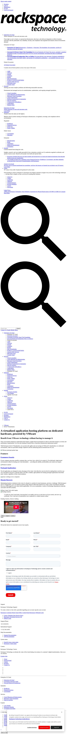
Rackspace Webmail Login (37, 612)
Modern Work (10, 105)
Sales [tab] (2, 515)
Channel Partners (11, 182)
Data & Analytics (11, 100)
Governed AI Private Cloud (11, 681)
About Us (9, 177)
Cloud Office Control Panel (22, 612)
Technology (10, 146)
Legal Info (6, 718)
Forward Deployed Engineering (12, 683)
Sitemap (6, 725)
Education (9, 135)
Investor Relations (12, 184)
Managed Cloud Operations (14, 96)
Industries (6, 112)
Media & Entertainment (13, 145)
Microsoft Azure (11, 83)
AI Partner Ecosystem (9, 65)
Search (18, 328)
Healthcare (10, 123)
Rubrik (9, 77)
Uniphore (9, 75)
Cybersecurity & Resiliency (14, 102)
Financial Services (12, 125)
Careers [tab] (13, 515)
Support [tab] (7, 515)
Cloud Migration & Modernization (16, 94)
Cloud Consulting (11, 93)
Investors (6, 663)
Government (10, 133)
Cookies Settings (32, 727)
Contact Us (4, 330)
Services (6, 86)
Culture (9, 178)
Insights (6, 148)
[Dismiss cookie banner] (61, 712)
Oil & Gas (10, 126)
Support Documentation (10, 635)
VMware (9, 73)
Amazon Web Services (13, 81)
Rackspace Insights (9, 707)
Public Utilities (11, 128)
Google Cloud (11, 84)
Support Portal (7, 660)
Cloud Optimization (12, 97)
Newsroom (10, 187)
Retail (8, 142)
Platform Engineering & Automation (16, 99)
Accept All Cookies (44, 727)
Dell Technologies (12, 78)
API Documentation (9, 636)
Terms (5, 716)
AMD (8, 71)
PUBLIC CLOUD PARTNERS (15, 80)
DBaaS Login (7, 618)
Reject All (56, 727)
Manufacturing (11, 140)
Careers (9, 185)
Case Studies (35, 160)
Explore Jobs (4, 656)
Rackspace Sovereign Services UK (13, 617)
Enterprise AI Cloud (9, 34)
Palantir (9, 74)
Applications (10, 103)
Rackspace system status (10, 643)
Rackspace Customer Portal (8, 612)
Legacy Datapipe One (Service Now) (13, 615)
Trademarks (7, 715)
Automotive (10, 143)
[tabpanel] (33, 560)
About (5, 168)
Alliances (9, 181)
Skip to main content (6, 1)
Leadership (10, 180)
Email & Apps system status (11, 642)
